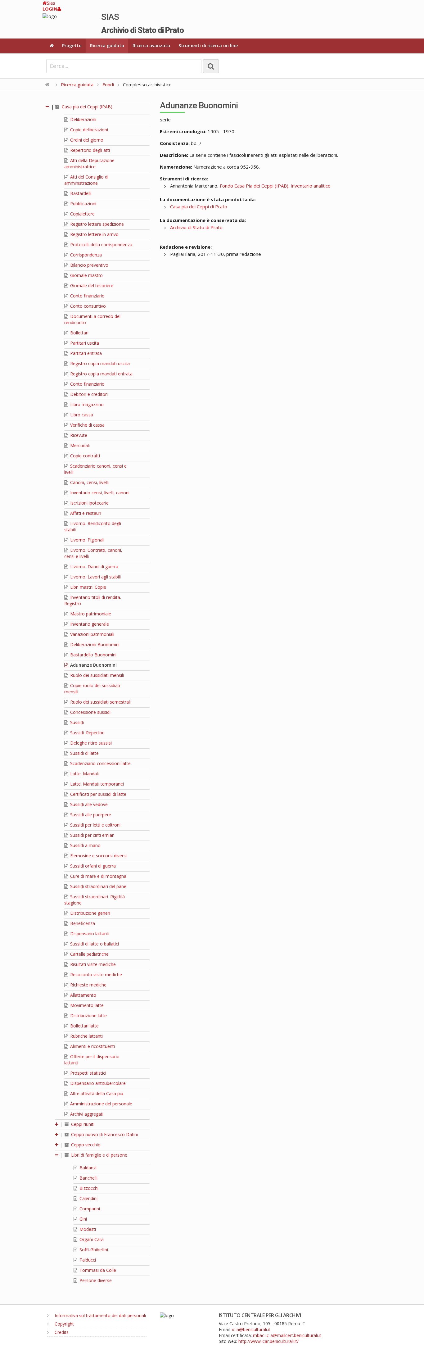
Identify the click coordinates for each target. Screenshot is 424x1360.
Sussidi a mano (85, 845)
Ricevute (78, 435)
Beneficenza (82, 923)
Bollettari (78, 333)
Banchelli (87, 1178)
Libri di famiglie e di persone (98, 1155)
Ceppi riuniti (82, 1124)
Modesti (87, 1229)
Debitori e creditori (88, 394)
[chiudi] (57, 1155)
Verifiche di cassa (87, 425)
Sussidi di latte (84, 753)
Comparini (89, 1209)
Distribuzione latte (88, 1015)
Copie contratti (84, 456)
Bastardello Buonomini (92, 655)
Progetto (72, 45)
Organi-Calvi (91, 1239)
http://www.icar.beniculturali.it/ (268, 1341)
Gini (82, 1219)
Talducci (87, 1260)
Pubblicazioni (82, 203)
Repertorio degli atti (89, 150)
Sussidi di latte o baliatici (94, 944)
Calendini (87, 1198)
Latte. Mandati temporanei (96, 784)
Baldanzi (87, 1168)
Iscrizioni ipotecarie (89, 503)
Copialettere (82, 214)
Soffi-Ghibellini (93, 1250)
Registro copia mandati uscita (99, 363)
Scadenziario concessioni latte (100, 763)
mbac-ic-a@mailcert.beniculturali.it (287, 1335)
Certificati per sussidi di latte (97, 794)
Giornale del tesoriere (91, 285)
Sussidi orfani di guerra (92, 866)
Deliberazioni (82, 119)
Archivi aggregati (86, 1114)
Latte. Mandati (84, 774)
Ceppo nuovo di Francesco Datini (104, 1134)
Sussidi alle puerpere (90, 815)
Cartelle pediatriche (89, 954)
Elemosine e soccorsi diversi (98, 856)
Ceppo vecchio (85, 1145)
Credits (61, 1332)
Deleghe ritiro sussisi (90, 743)
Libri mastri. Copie (87, 587)
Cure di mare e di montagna (97, 876)
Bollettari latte (84, 1026)
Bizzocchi (88, 1188)
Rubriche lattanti (86, 1036)
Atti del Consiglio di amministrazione (86, 180)
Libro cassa (81, 415)
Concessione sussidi (90, 712)
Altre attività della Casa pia (96, 1093)
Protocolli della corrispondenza (100, 244)
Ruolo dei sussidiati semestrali (100, 702)
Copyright (63, 1324)
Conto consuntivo (87, 306)
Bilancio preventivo (88, 265)
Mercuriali (79, 445)
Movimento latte (86, 1005)
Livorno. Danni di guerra (93, 566)
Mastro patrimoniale (90, 614)
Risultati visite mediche (92, 964)
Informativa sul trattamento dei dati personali (99, 1315)
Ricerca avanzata (151, 45)
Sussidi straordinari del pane (97, 886)
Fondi (108, 84)
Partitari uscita (84, 343)
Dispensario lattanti (89, 933)
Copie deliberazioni (88, 130)
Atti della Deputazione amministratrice (89, 163)
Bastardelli (80, 193)
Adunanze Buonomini (93, 665)
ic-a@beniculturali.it (251, 1329)
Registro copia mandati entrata (101, 374)
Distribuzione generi (89, 913)
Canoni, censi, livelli (89, 482)
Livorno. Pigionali (86, 540)
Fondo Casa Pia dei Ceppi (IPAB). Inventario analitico (275, 186)
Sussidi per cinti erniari (92, 835)
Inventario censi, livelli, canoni (99, 493)
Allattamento (82, 995)
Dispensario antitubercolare (97, 1083)
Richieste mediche (87, 985)
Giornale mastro (86, 275)
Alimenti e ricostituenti (92, 1046)
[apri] (57, 1124)
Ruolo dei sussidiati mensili (96, 675)
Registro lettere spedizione (96, 224)
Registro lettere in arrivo (94, 234)
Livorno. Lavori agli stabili (95, 577)
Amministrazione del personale (100, 1104)
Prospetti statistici (87, 1073)
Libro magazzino (86, 404)
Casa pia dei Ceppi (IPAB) (86, 107)
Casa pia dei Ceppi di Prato (198, 206)
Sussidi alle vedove (88, 804)
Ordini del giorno (86, 140)
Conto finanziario (87, 296)
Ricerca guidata (107, 45)
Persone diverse (95, 1280)
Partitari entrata (85, 353)
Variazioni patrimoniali (91, 634)
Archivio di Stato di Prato (196, 227)
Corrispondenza (85, 255)
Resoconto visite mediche (95, 974)
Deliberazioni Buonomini (94, 644)
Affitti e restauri (85, 513)
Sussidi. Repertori (87, 733)
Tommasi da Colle (97, 1270)
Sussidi (76, 722)
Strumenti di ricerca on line (208, 45)
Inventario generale (89, 624)
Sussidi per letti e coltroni (94, 825)
